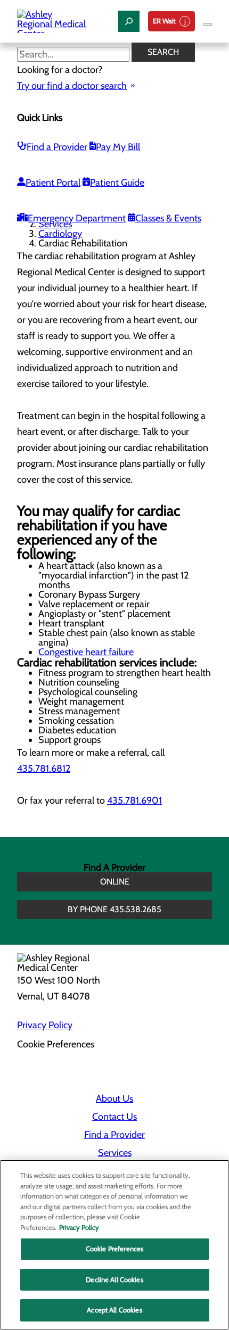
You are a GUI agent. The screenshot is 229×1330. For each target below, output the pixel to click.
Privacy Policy (44, 1025)
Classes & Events (168, 218)
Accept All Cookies (114, 1310)
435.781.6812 (43, 768)
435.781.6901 (134, 800)
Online (114, 882)
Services (55, 224)
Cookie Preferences (114, 1248)
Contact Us (114, 1116)
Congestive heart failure (86, 652)
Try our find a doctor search (72, 86)
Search (163, 52)
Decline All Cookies (114, 1279)
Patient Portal (53, 182)
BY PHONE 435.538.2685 (114, 909)
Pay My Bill (118, 147)
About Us (114, 1098)
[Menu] (207, 24)
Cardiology (60, 233)
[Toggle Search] (129, 21)
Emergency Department (77, 218)
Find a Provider (57, 147)
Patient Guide (117, 182)
